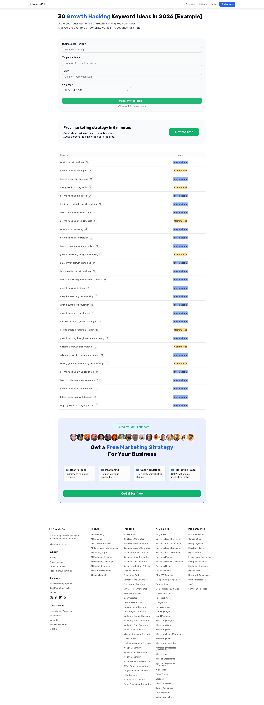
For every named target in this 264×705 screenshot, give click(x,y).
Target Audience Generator (136, 670)
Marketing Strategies (166, 643)
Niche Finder (129, 639)
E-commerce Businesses (200, 557)
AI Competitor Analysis (102, 543)
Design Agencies (196, 543)
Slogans (160, 679)
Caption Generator (132, 570)
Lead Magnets (163, 616)
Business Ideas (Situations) (169, 552)
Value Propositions (165, 697)
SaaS (190, 584)
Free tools (128, 528)
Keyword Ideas (163, 607)
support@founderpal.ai (61, 571)
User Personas (163, 692)
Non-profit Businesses (199, 575)
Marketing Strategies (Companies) (166, 649)
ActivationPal (56, 615)
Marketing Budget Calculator (137, 616)
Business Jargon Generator (136, 548)
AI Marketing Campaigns (103, 561)
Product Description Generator (138, 643)
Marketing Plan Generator (135, 625)
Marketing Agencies (198, 566)
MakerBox (54, 620)
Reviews (54, 592)
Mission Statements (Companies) (166, 664)
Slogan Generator (132, 657)
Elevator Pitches (163, 593)
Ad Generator (129, 534)
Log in (213, 4)
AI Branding (96, 539)
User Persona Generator (135, 679)
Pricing (53, 557)
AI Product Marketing (101, 570)
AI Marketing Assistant (102, 557)
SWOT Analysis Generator (135, 666)
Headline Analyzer (132, 593)
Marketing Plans (164, 639)
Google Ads (161, 602)
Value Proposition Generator (137, 684)
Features (96, 528)
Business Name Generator (136, 557)
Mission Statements (165, 659)
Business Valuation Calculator (137, 566)
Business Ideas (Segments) (169, 548)
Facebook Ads (163, 598)
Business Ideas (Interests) (168, 539)
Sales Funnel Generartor (135, 652)
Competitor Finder (132, 575)
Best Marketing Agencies (62, 583)
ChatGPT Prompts (164, 575)
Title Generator (130, 675)
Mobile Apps (194, 570)
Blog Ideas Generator (133, 539)
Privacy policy (56, 562)
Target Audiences (164, 688)
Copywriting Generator (134, 584)
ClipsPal (53, 629)
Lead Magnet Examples (61, 611)
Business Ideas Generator (135, 543)
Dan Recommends (58, 624)
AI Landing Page (99, 552)
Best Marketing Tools (60, 588)
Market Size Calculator (134, 629)
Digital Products (196, 552)
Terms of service (58, 566)
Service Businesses (197, 589)
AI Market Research (100, 566)
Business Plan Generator (135, 561)
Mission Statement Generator (137, 634)
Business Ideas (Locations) (169, 543)
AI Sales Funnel (98, 575)
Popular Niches (196, 528)
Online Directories (197, 580)
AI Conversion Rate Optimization (106, 548)
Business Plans (163, 570)
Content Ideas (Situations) (168, 589)
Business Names (164, 566)
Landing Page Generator (135, 607)
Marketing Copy (163, 625)
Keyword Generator (132, 602)
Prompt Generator (132, 648)
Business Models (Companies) (170, 561)
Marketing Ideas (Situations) (169, 634)
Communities (194, 539)
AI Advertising (97, 534)
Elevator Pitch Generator (135, 589)
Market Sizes (162, 654)
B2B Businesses (196, 534)
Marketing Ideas (164, 629)
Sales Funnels (163, 674)
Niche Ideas (161, 670)
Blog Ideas (161, 534)
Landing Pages (163, 611)
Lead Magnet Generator (135, 611)
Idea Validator (130, 598)
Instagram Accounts (197, 561)
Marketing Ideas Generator (136, 620)
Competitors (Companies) (168, 580)
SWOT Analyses (163, 683)
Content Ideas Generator (135, 580)
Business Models (164, 557)
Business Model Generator (136, 552)
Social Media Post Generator (137, 661)
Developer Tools (196, 548)
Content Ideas (163, 584)
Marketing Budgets (165, 620)
